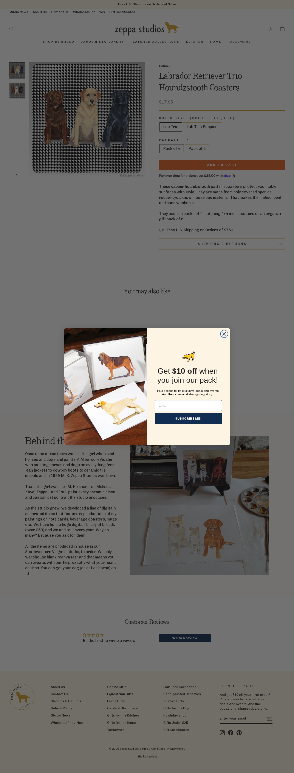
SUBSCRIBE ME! (188, 418)
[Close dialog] (224, 334)
